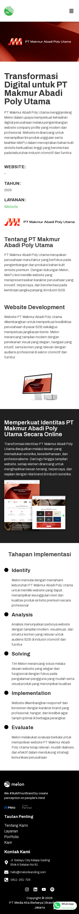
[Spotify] (52, 888)
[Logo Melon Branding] (9, 10)
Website (11, 207)
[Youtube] (44, 888)
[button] (71, 10)
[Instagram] (27, 888)
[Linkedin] (35, 888)
